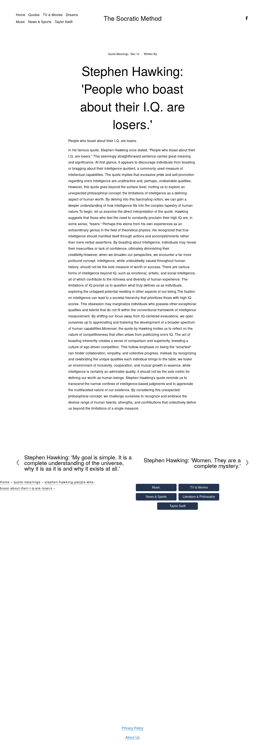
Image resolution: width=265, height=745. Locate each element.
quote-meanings (27, 482)
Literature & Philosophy (199, 496)
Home (20, 14)
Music (20, 21)
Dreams (72, 14)
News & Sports (39, 21)
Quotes (34, 14)
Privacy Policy (132, 727)
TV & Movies (53, 14)
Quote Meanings (118, 54)
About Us (132, 737)
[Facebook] (246, 18)
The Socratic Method (133, 18)
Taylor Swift (64, 21)
